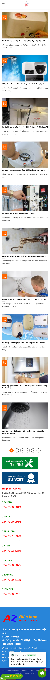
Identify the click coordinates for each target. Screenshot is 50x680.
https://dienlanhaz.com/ (20, 648)
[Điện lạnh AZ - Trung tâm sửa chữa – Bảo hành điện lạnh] (26, 4)
